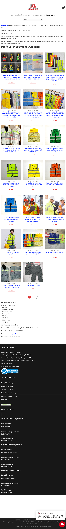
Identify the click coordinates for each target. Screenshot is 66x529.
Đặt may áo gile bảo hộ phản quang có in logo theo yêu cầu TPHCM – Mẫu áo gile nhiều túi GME (11, 150)
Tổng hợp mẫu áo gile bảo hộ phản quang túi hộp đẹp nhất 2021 (32, 253)
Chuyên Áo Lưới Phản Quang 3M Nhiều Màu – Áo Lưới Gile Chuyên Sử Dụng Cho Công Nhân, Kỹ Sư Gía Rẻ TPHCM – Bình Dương (55, 114)
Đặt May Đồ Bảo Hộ (6, 449)
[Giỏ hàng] (63, 7)
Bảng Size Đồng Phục (7, 386)
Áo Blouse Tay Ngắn (6, 426)
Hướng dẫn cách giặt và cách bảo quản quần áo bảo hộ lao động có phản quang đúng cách (33, 219)
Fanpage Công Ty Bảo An (8, 478)
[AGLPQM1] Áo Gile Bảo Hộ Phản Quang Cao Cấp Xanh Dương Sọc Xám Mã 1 (11, 219)
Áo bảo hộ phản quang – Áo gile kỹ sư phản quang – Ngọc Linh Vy (11, 286)
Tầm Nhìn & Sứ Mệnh (7, 389)
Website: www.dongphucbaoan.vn (10, 432)
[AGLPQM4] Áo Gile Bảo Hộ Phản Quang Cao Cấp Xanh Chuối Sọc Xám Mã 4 (11, 184)
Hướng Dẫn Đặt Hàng (7, 383)
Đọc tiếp (11, 82)
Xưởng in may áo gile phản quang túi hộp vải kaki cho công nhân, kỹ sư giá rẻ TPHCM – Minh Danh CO (33, 77)
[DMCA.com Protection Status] (6, 405)
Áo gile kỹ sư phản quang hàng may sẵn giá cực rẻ (54, 253)
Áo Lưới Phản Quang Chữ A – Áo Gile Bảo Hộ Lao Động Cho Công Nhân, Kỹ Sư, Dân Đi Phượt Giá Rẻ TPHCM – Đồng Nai (55, 78)
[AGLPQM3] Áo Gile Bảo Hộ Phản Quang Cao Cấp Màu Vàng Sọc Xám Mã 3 (33, 184)
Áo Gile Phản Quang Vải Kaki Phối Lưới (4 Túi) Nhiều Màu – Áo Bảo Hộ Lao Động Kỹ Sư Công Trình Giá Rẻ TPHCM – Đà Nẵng (11, 114)
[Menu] (2, 7)
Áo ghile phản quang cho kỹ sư (32, 285)
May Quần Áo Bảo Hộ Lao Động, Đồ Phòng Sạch (27, 15)
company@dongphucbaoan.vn (12, 334)
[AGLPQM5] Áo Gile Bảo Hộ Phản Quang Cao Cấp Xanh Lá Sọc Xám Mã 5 (54, 150)
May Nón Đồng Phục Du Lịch (9, 452)
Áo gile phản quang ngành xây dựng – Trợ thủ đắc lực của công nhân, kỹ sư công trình (55, 219)
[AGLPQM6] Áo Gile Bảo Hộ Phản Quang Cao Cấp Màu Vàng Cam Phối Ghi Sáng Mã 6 (33, 150)
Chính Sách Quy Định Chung (8, 393)
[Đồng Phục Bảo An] (33, 7)
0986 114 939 (8, 440)
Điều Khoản (4, 399)
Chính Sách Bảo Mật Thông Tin (9, 396)
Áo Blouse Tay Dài (6, 423)
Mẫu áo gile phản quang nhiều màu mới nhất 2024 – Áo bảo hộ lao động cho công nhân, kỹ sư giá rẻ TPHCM (11, 77)
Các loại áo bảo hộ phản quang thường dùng (11, 253)
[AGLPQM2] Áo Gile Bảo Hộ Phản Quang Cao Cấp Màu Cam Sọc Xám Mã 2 (54, 184)
